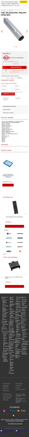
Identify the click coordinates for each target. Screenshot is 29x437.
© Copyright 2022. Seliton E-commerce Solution (14, 428)
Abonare (6, 230)
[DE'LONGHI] (20, 238)
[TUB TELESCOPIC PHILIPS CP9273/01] (14, 31)
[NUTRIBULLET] (20, 242)
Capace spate (18, 325)
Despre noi (5, 388)
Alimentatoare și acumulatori (5, 347)
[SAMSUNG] (20, 233)
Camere (18, 336)
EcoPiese (23, 351)
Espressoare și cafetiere (5, 353)
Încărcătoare (5, 305)
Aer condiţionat (11, 372)
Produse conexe (8, 112)
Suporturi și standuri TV (12, 358)
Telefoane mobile (17, 321)
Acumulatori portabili (5, 313)
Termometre (25, 341)
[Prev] (2, 31)
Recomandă (6, 98)
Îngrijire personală (4, 356)
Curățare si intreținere (24, 349)
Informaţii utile (19, 383)
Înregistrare (19, 385)
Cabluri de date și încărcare (4, 301)
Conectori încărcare (18, 334)
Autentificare (6, 390)
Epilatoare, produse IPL (12, 305)
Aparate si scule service (23, 322)
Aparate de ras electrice (12, 298)
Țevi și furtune (10, 10)
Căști (3, 326)
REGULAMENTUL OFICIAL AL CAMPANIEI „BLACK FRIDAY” (21, 400)
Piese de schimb (17, 318)
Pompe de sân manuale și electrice (12, 318)
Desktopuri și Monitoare (18, 309)
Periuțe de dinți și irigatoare (5, 360)
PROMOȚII (23, 319)
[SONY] (20, 247)
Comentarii (6, 109)
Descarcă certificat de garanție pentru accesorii (20, 395)
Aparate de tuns (11, 302)
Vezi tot (4, 254)
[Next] (26, 31)
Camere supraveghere (18, 315)
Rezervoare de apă (5, 351)
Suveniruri (23, 324)
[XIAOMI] (20, 251)
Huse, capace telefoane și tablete (5, 309)
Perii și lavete (5, 335)
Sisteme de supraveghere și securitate (24, 344)
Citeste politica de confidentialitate (15, 420)
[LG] (9, 233)
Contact (18, 387)
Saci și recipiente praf (5, 343)
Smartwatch (5, 324)
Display (18, 327)
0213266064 (15, 407)
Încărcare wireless (4, 316)
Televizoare (12, 355)
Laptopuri (18, 305)
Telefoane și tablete (5, 298)
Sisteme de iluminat (24, 330)
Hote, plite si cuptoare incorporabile (12, 331)
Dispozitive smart (18, 312)
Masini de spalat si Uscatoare (17, 341)
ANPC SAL (5, 400)
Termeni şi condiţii (7, 396)
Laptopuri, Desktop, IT (18, 303)
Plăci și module (23, 310)
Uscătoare (11, 350)
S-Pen (3, 304)
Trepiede (12, 370)
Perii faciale (11, 309)
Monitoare (24, 301)
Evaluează (18, 98)
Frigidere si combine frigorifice (11, 323)
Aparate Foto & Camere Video (11, 364)
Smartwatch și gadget (5, 322)
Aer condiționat (17, 349)
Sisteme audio (12, 368)
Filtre (4, 340)
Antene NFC (17, 331)
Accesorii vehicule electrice (23, 313)
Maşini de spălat (11, 337)
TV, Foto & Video (11, 353)
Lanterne (25, 336)
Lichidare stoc (23, 317)
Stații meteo (23, 339)
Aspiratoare (3, 10)
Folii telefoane (4, 319)
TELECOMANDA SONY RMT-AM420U (14, 217)
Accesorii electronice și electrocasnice (15, 9)
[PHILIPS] (9, 238)
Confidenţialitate (7, 394)
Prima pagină (3, 9)
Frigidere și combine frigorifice (18, 352)
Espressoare (18, 338)
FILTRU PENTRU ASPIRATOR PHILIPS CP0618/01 (8, 175)
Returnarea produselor (6, 386)
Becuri (24, 332)
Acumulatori (18, 323)
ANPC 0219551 (7, 398)
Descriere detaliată (9, 106)
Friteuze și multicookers (12, 334)
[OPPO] (9, 247)
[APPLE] (9, 242)
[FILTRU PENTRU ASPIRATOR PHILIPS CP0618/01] (8, 163)
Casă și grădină (23, 327)
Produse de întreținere (18, 300)
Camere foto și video (17, 345)
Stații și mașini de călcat (11, 348)
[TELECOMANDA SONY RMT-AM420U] (14, 208)
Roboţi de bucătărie (11, 344)
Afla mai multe (15, 5)
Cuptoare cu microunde (11, 327)
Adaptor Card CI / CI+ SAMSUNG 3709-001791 (14, 278)
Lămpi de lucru (25, 334)
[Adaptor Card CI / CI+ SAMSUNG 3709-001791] (14, 268)
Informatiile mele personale (15, 423)
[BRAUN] (9, 251)
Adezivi (18, 329)
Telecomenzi (18, 297)
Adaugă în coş (8, 185)
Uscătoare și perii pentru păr (12, 312)
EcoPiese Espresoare (24, 353)
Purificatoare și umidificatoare (12, 341)
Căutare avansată (20, 389)
